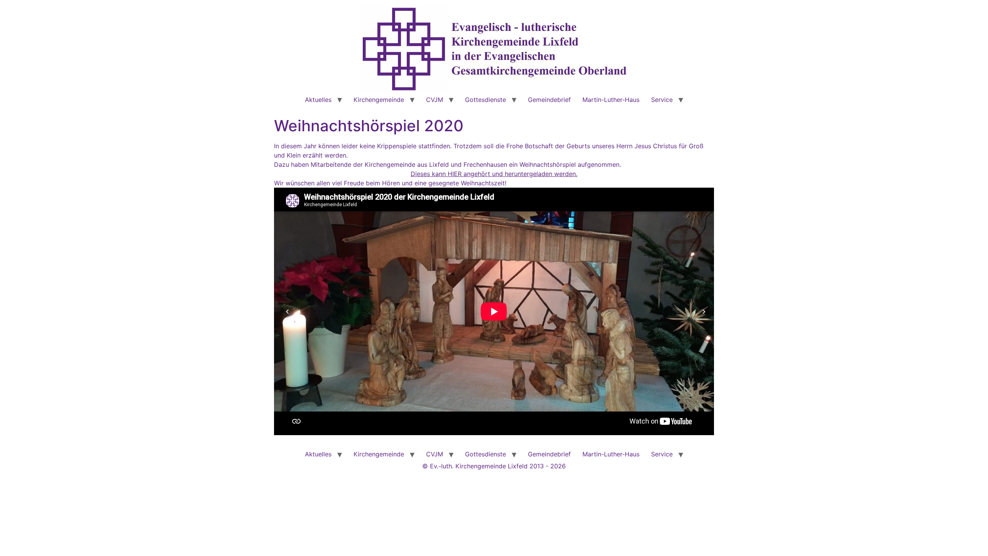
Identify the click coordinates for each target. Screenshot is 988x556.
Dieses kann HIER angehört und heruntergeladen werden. (494, 174)
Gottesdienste (485, 99)
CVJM (434, 99)
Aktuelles (318, 99)
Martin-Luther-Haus (610, 99)
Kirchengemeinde (379, 99)
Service (662, 99)
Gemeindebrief (549, 99)
